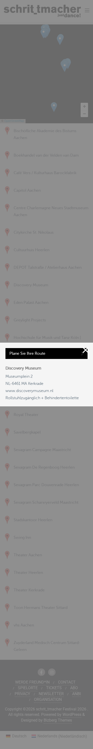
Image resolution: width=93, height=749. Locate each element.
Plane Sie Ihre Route (27, 353)
